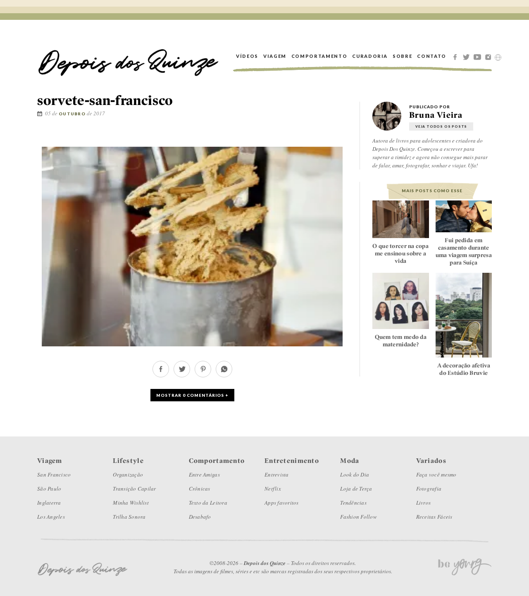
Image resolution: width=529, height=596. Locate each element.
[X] (467, 56)
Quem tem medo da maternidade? (401, 341)
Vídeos (247, 56)
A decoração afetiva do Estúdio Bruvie (463, 369)
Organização (128, 474)
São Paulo (49, 488)
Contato (431, 56)
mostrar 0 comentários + (192, 395)
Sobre (402, 56)
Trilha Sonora (129, 516)
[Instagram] (490, 56)
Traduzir (498, 57)
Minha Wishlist (131, 502)
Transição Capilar (134, 488)
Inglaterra (49, 502)
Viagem (274, 56)
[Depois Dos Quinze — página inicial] (128, 56)
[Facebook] (456, 56)
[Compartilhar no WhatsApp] (224, 375)
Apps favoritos (281, 502)
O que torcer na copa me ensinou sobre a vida (400, 253)
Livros (423, 502)
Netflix (272, 488)
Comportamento (319, 56)
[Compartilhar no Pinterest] (345, 137)
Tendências (353, 502)
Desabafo (200, 516)
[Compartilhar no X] (333, 137)
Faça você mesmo (436, 474)
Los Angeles (51, 516)
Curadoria (370, 56)
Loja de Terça (356, 488)
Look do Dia (354, 474)
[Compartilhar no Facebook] (320, 137)
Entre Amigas (204, 474)
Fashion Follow (358, 516)
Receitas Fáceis (434, 516)
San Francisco (54, 474)
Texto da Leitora (208, 502)
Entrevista (276, 474)
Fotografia (429, 488)
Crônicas (199, 488)
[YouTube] (479, 56)
